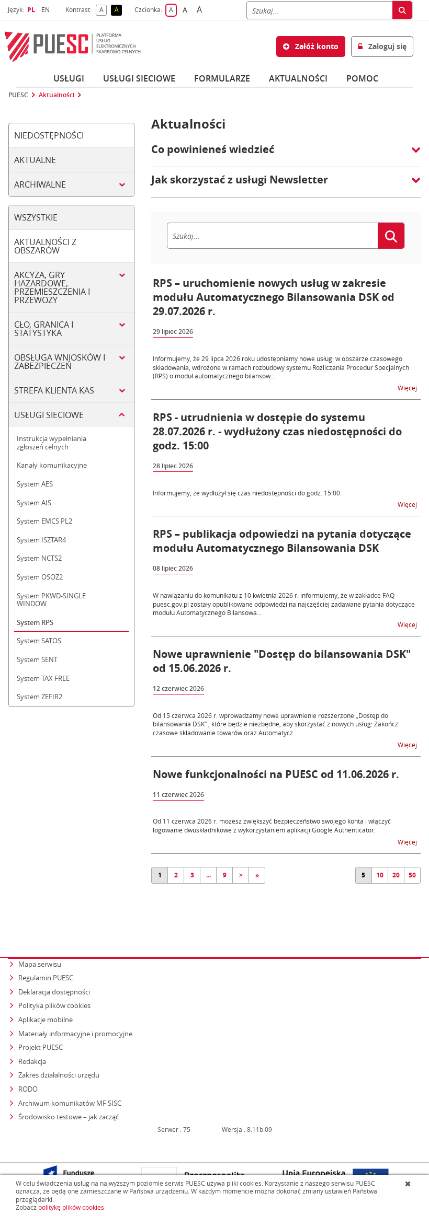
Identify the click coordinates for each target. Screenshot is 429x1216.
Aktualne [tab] (35, 160)
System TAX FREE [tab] (43, 678)
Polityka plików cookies (54, 1005)
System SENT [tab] (37, 659)
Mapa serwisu (39, 964)
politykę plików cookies (71, 1207)
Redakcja (32, 1061)
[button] (286, 154)
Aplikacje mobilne (45, 1019)
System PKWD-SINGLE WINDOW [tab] (51, 600)
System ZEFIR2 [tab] (39, 696)
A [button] (103, 10)
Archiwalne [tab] (40, 184)
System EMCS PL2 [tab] (44, 521)
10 (379, 875)
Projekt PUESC (40, 1047)
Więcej (408, 387)
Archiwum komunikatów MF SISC (69, 1103)
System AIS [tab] (34, 502)
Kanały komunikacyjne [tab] (52, 465)
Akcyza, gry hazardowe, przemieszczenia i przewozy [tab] (52, 287)
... (208, 875)
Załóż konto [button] (315, 46)
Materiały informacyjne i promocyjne (75, 1033)
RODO (28, 1089)
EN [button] (47, 10)
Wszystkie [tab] (36, 217)
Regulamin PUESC (45, 977)
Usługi (68, 78)
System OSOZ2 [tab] (40, 577)
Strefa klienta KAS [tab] (54, 390)
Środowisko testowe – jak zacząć (69, 1116)
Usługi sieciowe (139, 78)
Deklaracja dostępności (54, 992)
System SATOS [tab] (39, 640)
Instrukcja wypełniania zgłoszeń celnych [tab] (51, 442)
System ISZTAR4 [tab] (41, 540)
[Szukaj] (402, 10)
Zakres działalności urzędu (59, 1075)
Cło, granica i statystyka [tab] (43, 329)
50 (412, 875)
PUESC (18, 95)
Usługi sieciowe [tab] (49, 415)
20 (396, 875)
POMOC (362, 78)
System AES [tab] (35, 484)
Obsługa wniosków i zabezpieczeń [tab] (59, 362)
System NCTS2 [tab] (39, 558)
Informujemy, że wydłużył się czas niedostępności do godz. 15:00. (247, 493)
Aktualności (298, 78)
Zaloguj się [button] (386, 46)
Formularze (222, 78)
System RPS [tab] (35, 622)
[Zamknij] (409, 1183)
